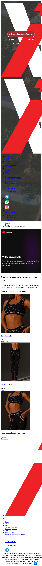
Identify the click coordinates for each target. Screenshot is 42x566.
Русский (11, 39)
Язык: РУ (4, 1)
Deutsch (31, 39)
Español (16, 43)
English (21, 39)
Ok (35, 563)
